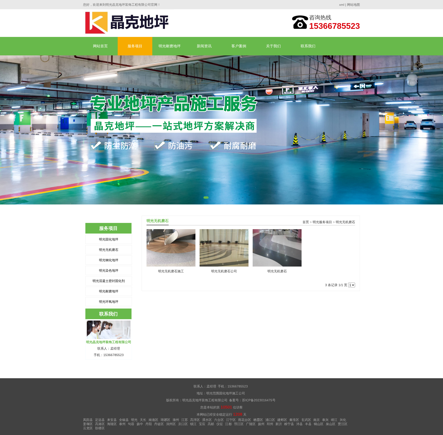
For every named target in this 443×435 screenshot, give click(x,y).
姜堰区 (88, 424)
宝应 (202, 424)
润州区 (171, 424)
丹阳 (148, 424)
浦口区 (270, 420)
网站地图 (353, 4)
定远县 (100, 420)
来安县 (112, 420)
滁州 (176, 420)
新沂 (278, 424)
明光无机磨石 (108, 250)
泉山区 (330, 424)
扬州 (261, 424)
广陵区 (251, 424)
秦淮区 (294, 420)
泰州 (122, 424)
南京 (316, 420)
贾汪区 (342, 424)
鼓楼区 (100, 428)
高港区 (100, 424)
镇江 (193, 424)
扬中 (140, 424)
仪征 (219, 424)
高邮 (211, 424)
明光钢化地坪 (108, 260)
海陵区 (112, 424)
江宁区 (231, 420)
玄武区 (306, 420)
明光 (134, 420)
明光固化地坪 (108, 239)
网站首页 (100, 46)
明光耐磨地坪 (170, 46)
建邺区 (282, 420)
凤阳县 (88, 420)
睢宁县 (289, 424)
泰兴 (325, 420)
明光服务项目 (322, 222)
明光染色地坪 (108, 270)
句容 (131, 424)
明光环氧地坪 (108, 301)
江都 (228, 424)
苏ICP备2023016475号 (258, 400)
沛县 (299, 424)
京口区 (183, 424)
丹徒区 (159, 424)
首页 (305, 222)
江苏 (184, 420)
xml (341, 4)
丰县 (308, 424)
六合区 (219, 420)
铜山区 (318, 424)
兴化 (343, 420)
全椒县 (124, 420)
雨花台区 (244, 420)
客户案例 (238, 46)
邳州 (270, 424)
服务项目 (135, 46)
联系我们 (308, 46)
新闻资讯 (204, 46)
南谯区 (153, 420)
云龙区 (88, 428)
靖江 (334, 420)
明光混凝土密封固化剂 (109, 281)
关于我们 (273, 46)
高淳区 (195, 420)
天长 (143, 420)
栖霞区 (258, 420)
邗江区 (239, 424)
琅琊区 (165, 420)
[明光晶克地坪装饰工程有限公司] (128, 23)
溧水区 (207, 420)
